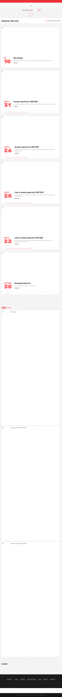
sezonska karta (16, 112)
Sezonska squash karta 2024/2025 (27, 147)
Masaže (22, 679)
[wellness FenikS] (31, 5)
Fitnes (16, 679)
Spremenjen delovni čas (23, 283)
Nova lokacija (18, 58)
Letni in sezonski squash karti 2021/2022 (29, 237)
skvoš (20, 112)
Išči (39, 10)
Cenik (39, 679)
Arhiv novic (51, 21)
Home (46, 21)
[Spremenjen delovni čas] (30, 266)
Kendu (41, 695)
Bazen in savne (31, 679)
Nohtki (45, 679)
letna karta (7, 248)
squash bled (27, 112)
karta (8, 112)
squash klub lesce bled (23, 157)
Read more (16, 62)
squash (23, 112)
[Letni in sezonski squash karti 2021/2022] (30, 220)
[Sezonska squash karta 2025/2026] (30, 84)
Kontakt (52, 679)
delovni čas (7, 293)
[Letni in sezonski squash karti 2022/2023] (30, 175)
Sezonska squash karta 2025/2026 (26, 101)
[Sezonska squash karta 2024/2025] (30, 129)
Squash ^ (9, 679)
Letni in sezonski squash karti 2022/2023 (29, 192)
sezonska (11, 112)
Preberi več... (17, 153)
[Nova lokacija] (30, 40)
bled (6, 112)
